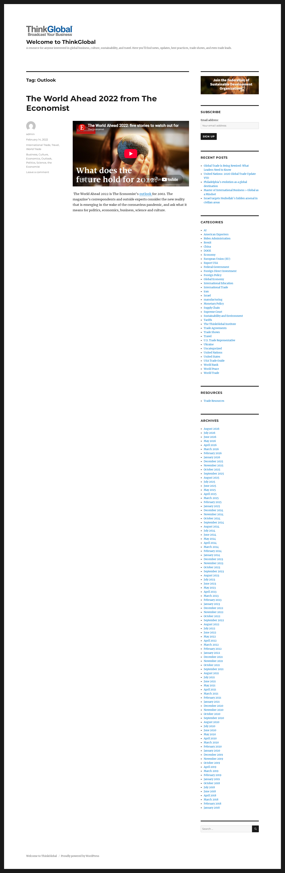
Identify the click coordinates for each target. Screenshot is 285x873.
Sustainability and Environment (223, 316)
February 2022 (213, 648)
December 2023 (213, 559)
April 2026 (210, 445)
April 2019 (210, 767)
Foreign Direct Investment (220, 271)
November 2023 (213, 563)
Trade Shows (212, 332)
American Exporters (216, 234)
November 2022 (213, 612)
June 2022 (210, 632)
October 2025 (212, 469)
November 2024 (213, 514)
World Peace (211, 369)
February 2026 (213, 453)
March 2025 (211, 498)
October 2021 (212, 665)
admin (30, 134)
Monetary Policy (214, 303)
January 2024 (212, 555)
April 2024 (210, 543)
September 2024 (214, 522)
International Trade (38, 144)
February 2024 (213, 551)
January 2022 (212, 653)
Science (41, 162)
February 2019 (212, 775)
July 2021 (209, 677)
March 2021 (211, 693)
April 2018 (210, 795)
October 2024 (212, 518)
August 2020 (211, 722)
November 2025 (213, 465)
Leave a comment (37, 172)
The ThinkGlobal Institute (220, 324)
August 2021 (211, 673)
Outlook (46, 158)
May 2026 (210, 441)
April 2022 (210, 640)
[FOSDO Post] (230, 85)
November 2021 (213, 661)
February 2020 (213, 746)
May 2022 (210, 636)
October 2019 (212, 763)
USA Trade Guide (214, 360)
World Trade (33, 149)
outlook (145, 194)
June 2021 (210, 681)
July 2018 (209, 787)
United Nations (213, 352)
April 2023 (210, 591)
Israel (207, 295)
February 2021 (212, 697)
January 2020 (212, 750)
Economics (33, 158)
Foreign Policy (212, 275)
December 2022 (213, 608)
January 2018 (212, 807)
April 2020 (210, 738)
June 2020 (210, 730)
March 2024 (211, 547)
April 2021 (210, 689)
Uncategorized (213, 348)
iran (206, 291)
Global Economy (214, 279)
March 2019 (211, 771)
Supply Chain (212, 307)
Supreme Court (213, 312)
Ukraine (209, 344)
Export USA (211, 263)
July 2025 (209, 481)
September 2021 (214, 669)
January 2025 (212, 506)
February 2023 (212, 600)
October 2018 (212, 783)
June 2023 (210, 583)
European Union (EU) (217, 259)
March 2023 (211, 596)
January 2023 (212, 604)
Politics (30, 162)
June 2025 (210, 486)
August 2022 (211, 624)
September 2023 (214, 571)
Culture (43, 154)
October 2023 (212, 567)
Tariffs (208, 320)
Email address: (210, 120)
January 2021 (212, 701)
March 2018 (211, 799)
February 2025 (213, 502)
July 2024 (209, 530)
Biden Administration (217, 238)
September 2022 (214, 620)
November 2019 (213, 758)
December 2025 (213, 461)
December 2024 (213, 510)
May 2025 (210, 490)
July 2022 (209, 628)
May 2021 (209, 685)
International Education (218, 283)
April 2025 (210, 494)
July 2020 (209, 726)
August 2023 (211, 575)
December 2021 (213, 657)
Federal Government (216, 267)
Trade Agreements (215, 328)
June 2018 (210, 791)
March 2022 (211, 644)
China (207, 246)
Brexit (207, 242)
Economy (209, 254)
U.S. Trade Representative (219, 340)
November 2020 (213, 710)
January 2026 (212, 457)
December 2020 (213, 706)
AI (205, 230)
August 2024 (211, 526)
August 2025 (211, 477)
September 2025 (214, 473)
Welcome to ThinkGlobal (61, 42)
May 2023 (210, 587)
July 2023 (209, 579)
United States (212, 356)
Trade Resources (214, 401)
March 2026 (211, 449)
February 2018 (212, 803)
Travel (55, 144)
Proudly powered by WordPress (80, 856)
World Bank (211, 364)
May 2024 (210, 538)
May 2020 (210, 734)
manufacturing (213, 299)
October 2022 (212, 616)
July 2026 (209, 433)
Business (31, 154)
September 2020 (214, 718)
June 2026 (210, 437)
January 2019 (212, 779)
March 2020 (211, 742)
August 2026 (211, 428)
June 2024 (210, 534)
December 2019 (213, 754)
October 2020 (212, 714)
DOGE (207, 250)
